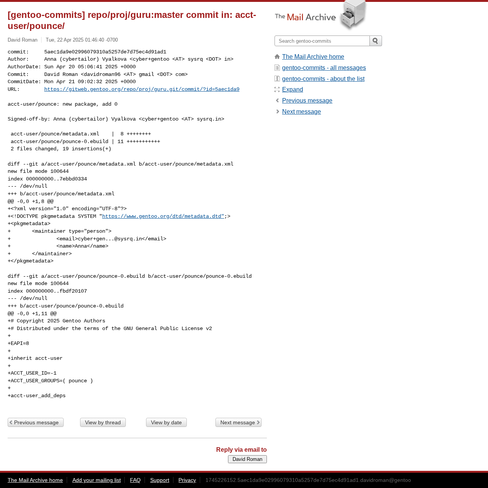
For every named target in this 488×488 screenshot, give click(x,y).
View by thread (103, 422)
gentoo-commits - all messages (324, 67)
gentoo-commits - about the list (323, 79)
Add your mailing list (96, 480)
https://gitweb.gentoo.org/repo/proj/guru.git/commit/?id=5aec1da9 (141, 89)
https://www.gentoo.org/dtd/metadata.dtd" (163, 216)
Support (159, 480)
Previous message (36, 422)
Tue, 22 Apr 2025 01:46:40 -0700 (82, 40)
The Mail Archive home (313, 56)
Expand (292, 89)
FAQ (135, 480)
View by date (166, 422)
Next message (237, 422)
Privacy (187, 480)
